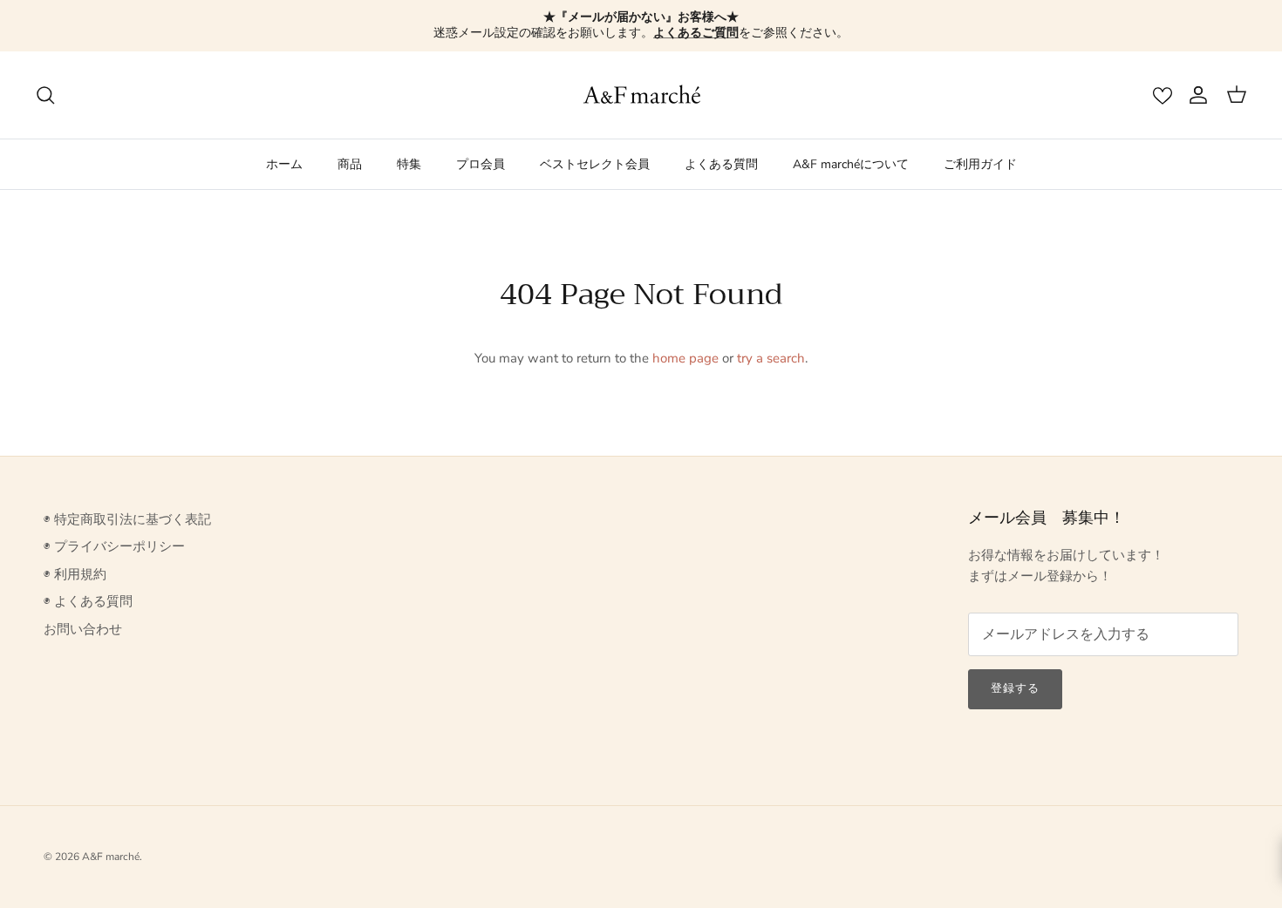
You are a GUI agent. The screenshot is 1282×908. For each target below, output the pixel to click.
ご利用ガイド (980, 164)
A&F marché (111, 857)
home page (685, 358)
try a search (771, 358)
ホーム (284, 164)
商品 (350, 164)
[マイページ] (1195, 95)
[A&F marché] (641, 95)
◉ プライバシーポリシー (114, 546)
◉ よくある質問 (88, 601)
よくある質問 (721, 164)
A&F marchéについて (851, 164)
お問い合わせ (83, 629)
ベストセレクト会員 (595, 164)
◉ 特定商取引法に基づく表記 (127, 519)
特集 (409, 164)
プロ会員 (480, 164)
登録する (1015, 688)
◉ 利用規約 (75, 574)
